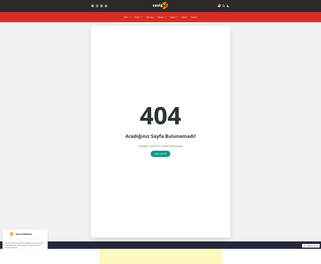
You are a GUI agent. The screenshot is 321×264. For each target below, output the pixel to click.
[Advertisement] (160, 256)
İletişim (194, 17)
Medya (161, 17)
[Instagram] (97, 6)
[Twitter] (106, 6)
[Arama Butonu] (223, 6)
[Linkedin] (101, 6)
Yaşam (172, 17)
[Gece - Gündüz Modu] (228, 6)
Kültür (137, 17)
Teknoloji (150, 17)
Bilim (126, 17)
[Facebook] (92, 6)
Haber (184, 17)
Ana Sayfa (160, 153)
